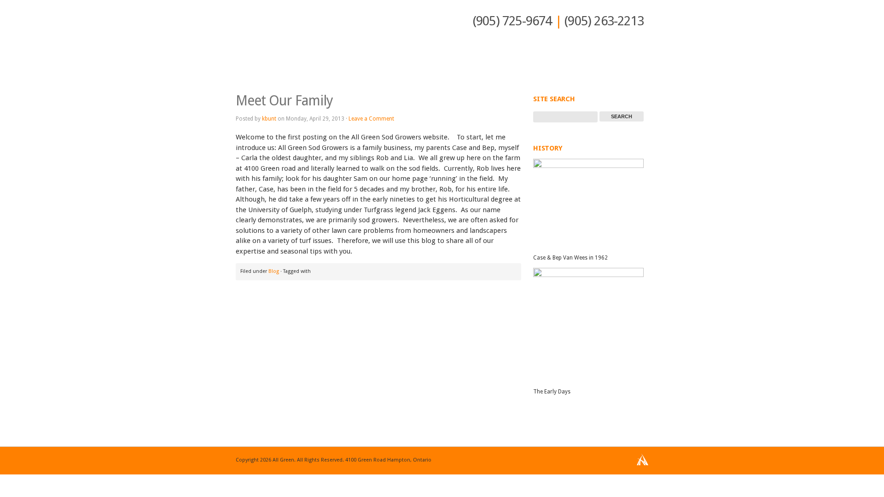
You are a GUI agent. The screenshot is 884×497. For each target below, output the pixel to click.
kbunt (269, 119)
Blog (273, 271)
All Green (266, 37)
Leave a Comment (371, 119)
